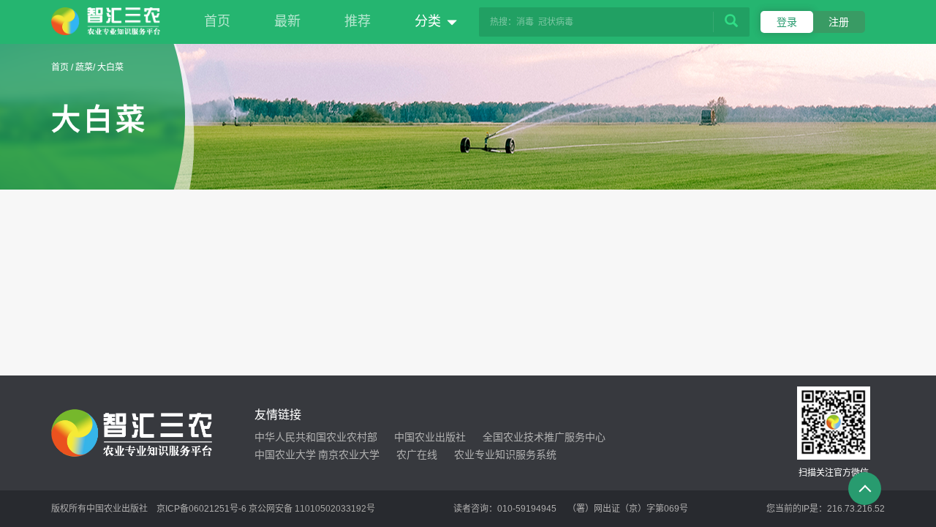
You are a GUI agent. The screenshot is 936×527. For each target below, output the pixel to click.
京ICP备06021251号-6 (201, 509)
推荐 (357, 21)
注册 (839, 22)
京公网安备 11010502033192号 (312, 509)
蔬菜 (84, 67)
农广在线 (416, 454)
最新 (287, 21)
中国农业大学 (285, 454)
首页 (217, 21)
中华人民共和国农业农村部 (315, 437)
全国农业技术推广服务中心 (544, 437)
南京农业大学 (349, 454)
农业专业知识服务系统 (505, 454)
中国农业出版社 (430, 437)
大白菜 (110, 67)
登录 (787, 22)
